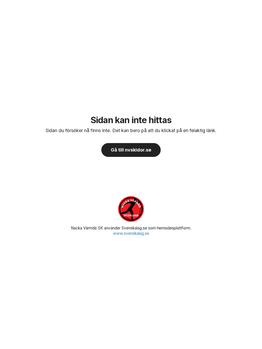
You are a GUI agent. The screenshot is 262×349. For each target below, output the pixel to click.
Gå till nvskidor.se (131, 150)
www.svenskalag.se (131, 233)
